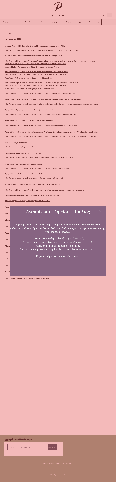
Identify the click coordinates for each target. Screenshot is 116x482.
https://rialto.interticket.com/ (77, 249)
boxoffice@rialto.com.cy (65, 245)
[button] (99, 210)
